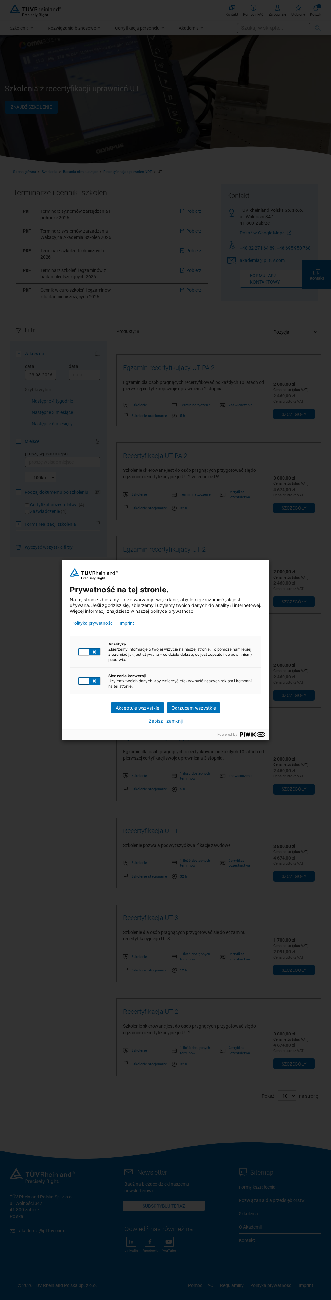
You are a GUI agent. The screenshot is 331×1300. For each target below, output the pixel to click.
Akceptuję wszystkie (137, 707)
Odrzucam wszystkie (193, 707)
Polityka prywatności (92, 623)
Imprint (127, 623)
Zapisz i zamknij (166, 721)
